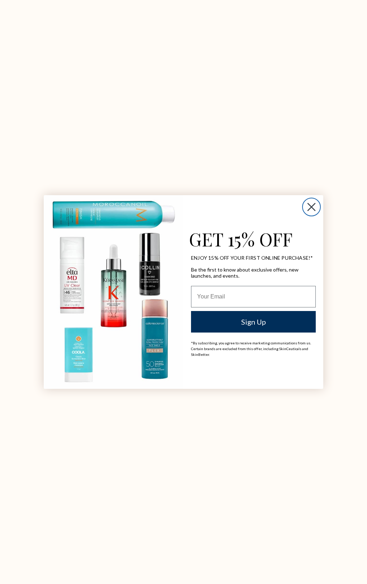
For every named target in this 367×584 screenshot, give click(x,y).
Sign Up (253, 321)
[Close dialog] (311, 207)
